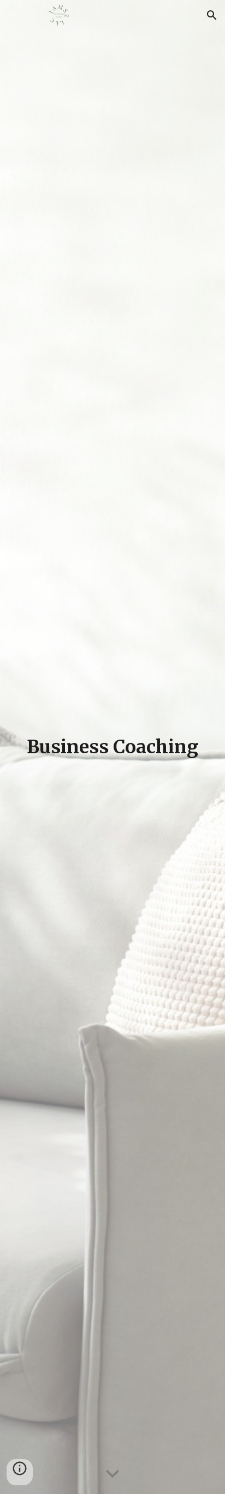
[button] (13, 15)
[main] (112, 747)
